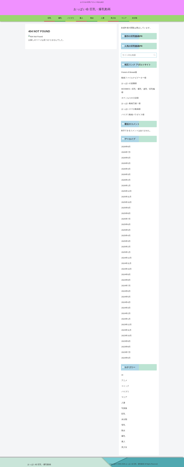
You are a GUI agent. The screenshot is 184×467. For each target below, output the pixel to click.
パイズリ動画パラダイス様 (132, 115)
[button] (154, 55)
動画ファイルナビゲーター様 (133, 78)
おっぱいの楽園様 (129, 83)
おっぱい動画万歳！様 (131, 103)
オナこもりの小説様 (130, 98)
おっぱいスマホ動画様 (131, 109)
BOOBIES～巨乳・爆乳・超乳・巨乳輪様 (138, 90)
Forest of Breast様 (129, 72)
